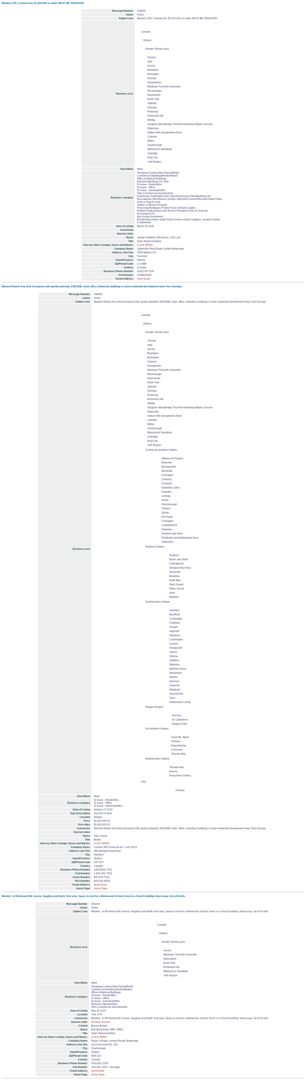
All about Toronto (100, 1022)
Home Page (100, 888)
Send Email (143, 278)
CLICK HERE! (145, 245)
